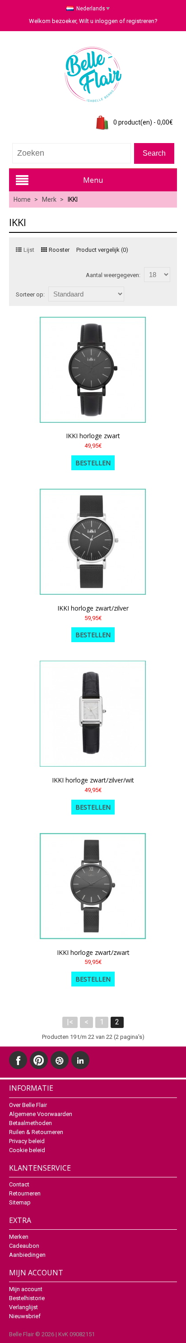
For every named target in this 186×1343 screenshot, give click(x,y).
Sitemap (20, 1202)
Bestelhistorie (27, 1298)
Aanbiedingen (27, 1254)
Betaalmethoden (30, 1123)
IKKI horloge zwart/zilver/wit (93, 780)
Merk (49, 199)
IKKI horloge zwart (93, 435)
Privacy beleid (27, 1141)
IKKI (73, 199)
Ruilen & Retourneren (36, 1132)
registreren (140, 21)
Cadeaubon (24, 1245)
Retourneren (25, 1193)
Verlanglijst (23, 1307)
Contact (19, 1184)
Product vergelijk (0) (102, 249)
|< (70, 1022)
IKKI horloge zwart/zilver (93, 608)
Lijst (28, 249)
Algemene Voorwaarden (40, 1114)
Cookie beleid (27, 1150)
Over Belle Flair (28, 1105)
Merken (18, 1236)
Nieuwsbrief (25, 1316)
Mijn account (25, 1289)
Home (22, 199)
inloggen (106, 21)
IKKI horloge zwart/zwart (93, 952)
